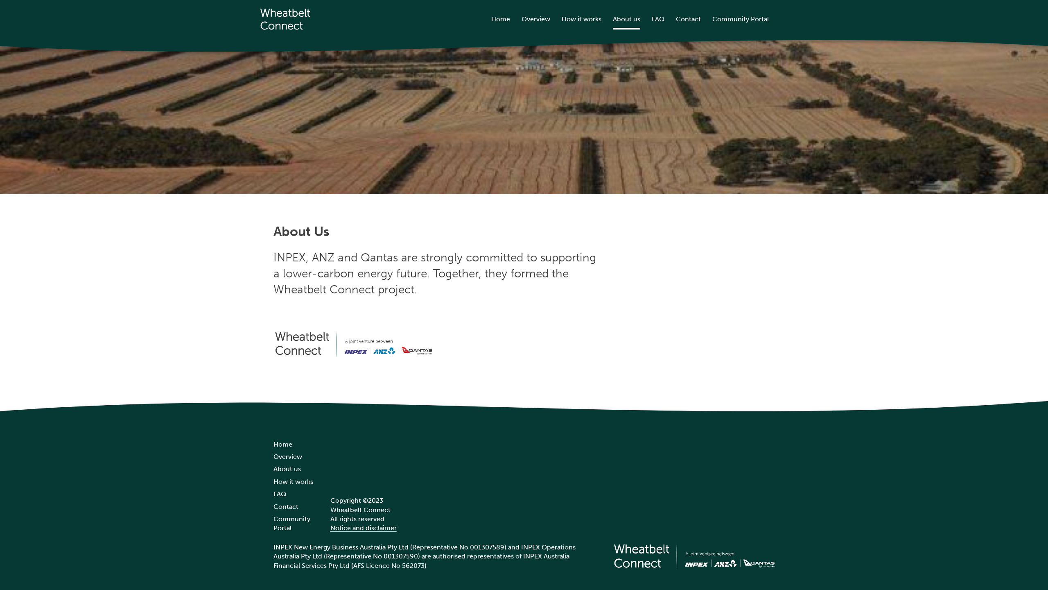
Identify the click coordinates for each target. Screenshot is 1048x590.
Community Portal (740, 19)
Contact (688, 19)
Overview (536, 19)
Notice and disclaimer (363, 528)
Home (500, 19)
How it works (581, 19)
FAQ (658, 19)
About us (626, 19)
